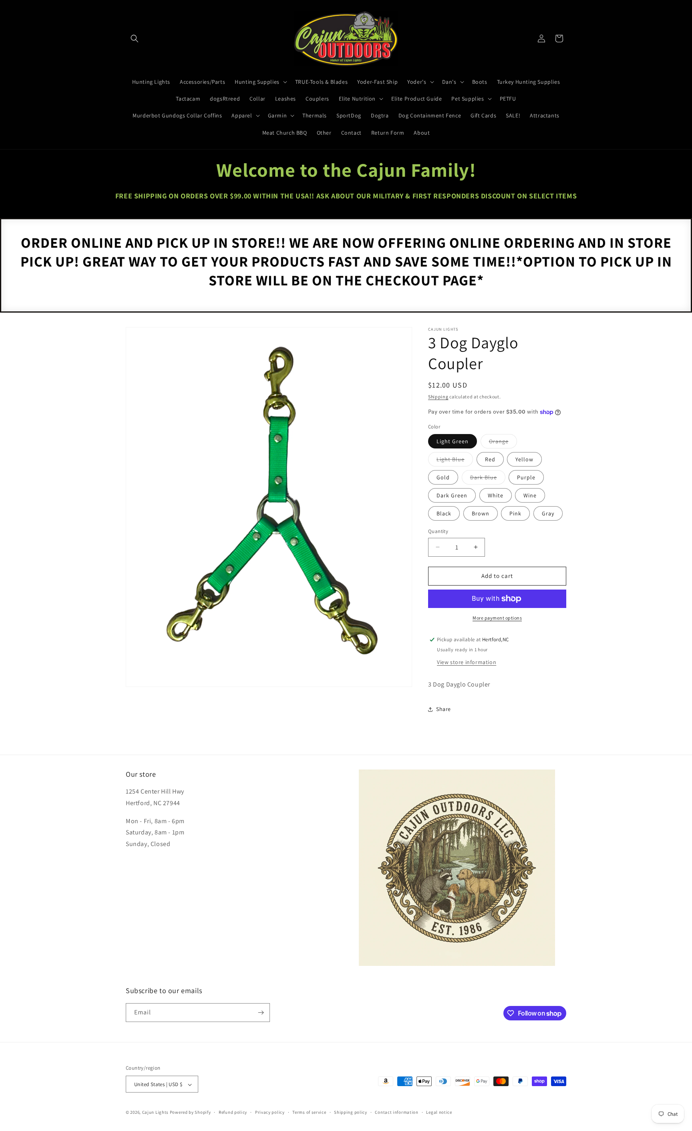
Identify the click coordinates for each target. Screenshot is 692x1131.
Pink (515, 513)
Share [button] (443, 709)
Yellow (524, 459)
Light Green (453, 441)
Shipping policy (350, 1112)
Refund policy (233, 1112)
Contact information (396, 1112)
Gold (443, 477)
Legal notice (439, 1112)
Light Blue (455, 461)
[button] (134, 38)
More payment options (497, 618)
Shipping (438, 397)
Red (490, 459)
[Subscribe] (261, 1012)
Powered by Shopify (190, 1112)
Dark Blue (487, 479)
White (495, 495)
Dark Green (452, 495)
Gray (548, 513)
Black (444, 513)
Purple (526, 477)
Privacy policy (270, 1112)
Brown (480, 513)
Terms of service (309, 1112)
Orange (503, 442)
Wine (530, 495)
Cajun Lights (155, 1112)
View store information (466, 662)
